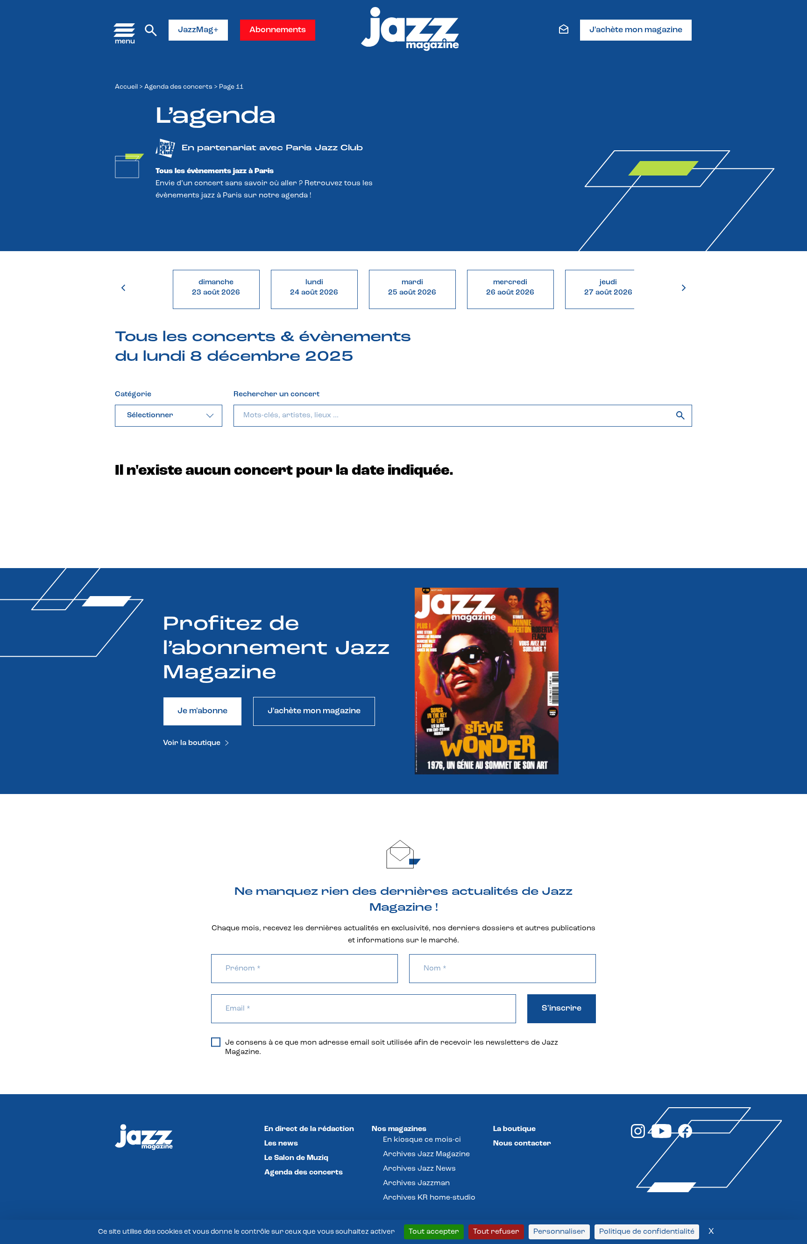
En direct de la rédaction (309, 1129)
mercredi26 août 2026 (510, 287)
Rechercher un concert (276, 394)
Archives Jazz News (419, 1169)
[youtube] (661, 1136)
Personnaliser (559, 1232)
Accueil (126, 87)
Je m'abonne (202, 711)
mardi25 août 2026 (412, 287)
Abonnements (277, 30)
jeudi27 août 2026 (608, 287)
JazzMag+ (198, 30)
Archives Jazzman (416, 1183)
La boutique (514, 1129)
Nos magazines (399, 1129)
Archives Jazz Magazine (426, 1154)
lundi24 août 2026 (314, 287)
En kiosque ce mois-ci (422, 1140)
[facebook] (685, 1136)
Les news (281, 1143)
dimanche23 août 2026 (216, 287)
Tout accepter (434, 1232)
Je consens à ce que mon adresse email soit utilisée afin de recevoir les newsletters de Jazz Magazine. (391, 1047)
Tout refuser (496, 1232)
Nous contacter (522, 1143)
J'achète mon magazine (635, 30)
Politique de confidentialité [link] (646, 1232)
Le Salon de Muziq (296, 1158)
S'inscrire (561, 1009)
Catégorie (133, 394)
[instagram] (638, 1136)
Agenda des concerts (178, 87)
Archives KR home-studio (429, 1198)
